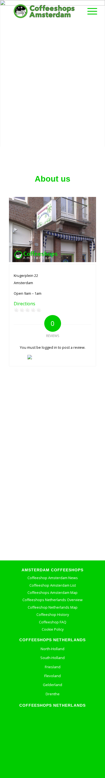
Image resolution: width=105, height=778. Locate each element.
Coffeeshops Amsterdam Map (52, 592)
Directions (24, 304)
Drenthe (53, 693)
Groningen (52, 713)
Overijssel (52, 741)
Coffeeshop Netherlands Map (53, 607)
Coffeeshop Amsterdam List (52, 585)
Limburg (52, 723)
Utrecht (52, 750)
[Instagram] (63, 769)
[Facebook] (37, 769)
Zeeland (52, 759)
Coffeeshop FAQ (52, 622)
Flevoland (52, 675)
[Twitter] (50, 769)
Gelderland (52, 684)
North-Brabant (52, 732)
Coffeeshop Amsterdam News (52, 577)
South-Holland (52, 657)
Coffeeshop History (52, 614)
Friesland (52, 666)
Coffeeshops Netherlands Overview (52, 599)
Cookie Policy (53, 629)
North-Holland (52, 648)
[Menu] (89, 11)
